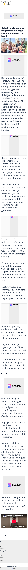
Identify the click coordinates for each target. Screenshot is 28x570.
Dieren (1, 557)
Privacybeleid (3, 546)
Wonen (2, 554)
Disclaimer (2, 548)
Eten (1, 555)
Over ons (2, 545)
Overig (1, 560)
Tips (1, 559)
